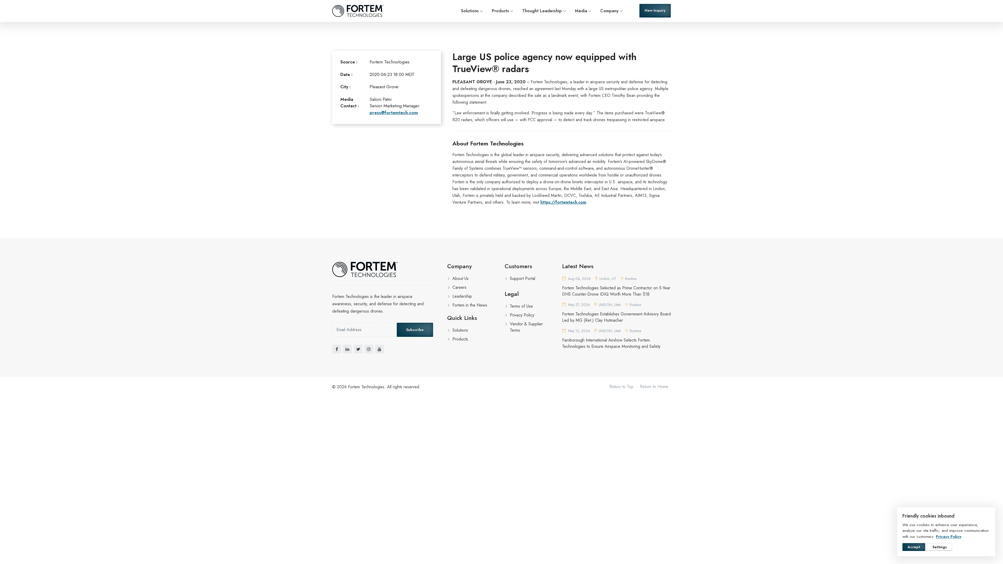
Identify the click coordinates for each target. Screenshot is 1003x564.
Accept (914, 547)
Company (609, 11)
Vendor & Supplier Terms (526, 327)
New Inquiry (655, 10)
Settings (939, 547)
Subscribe (415, 329)
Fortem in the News (469, 305)
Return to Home (654, 387)
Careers (459, 287)
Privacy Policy (522, 315)
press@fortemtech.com (394, 112)
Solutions (470, 11)
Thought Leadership (542, 11)
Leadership (462, 296)
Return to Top (621, 387)
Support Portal (522, 278)
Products (500, 11)
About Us (460, 278)
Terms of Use (521, 306)
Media (581, 11)
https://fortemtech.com (563, 202)
